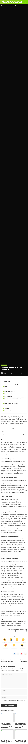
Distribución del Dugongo (10, 393)
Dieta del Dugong (8, 396)
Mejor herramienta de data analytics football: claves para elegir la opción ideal (20, 725)
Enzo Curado (6, 372)
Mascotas (4, 365)
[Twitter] (18, 654)
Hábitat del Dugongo (9, 391)
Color (5, 386)
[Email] (25, 654)
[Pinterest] (21, 654)
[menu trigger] (3, 2)
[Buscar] (25, 2)
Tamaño (6, 408)
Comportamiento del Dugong (11, 401)
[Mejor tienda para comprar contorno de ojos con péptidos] (7, 734)
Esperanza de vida (9, 410)
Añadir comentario (18, 373)
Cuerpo (6, 389)
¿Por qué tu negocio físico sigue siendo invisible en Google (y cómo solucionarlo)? (6, 725)
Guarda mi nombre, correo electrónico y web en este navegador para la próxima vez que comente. (14, 701)
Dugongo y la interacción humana (12, 398)
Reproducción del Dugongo (11, 403)
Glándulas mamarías (9, 406)
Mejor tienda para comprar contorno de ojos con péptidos (6, 741)
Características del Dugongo (11, 384)
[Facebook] (14, 654)
